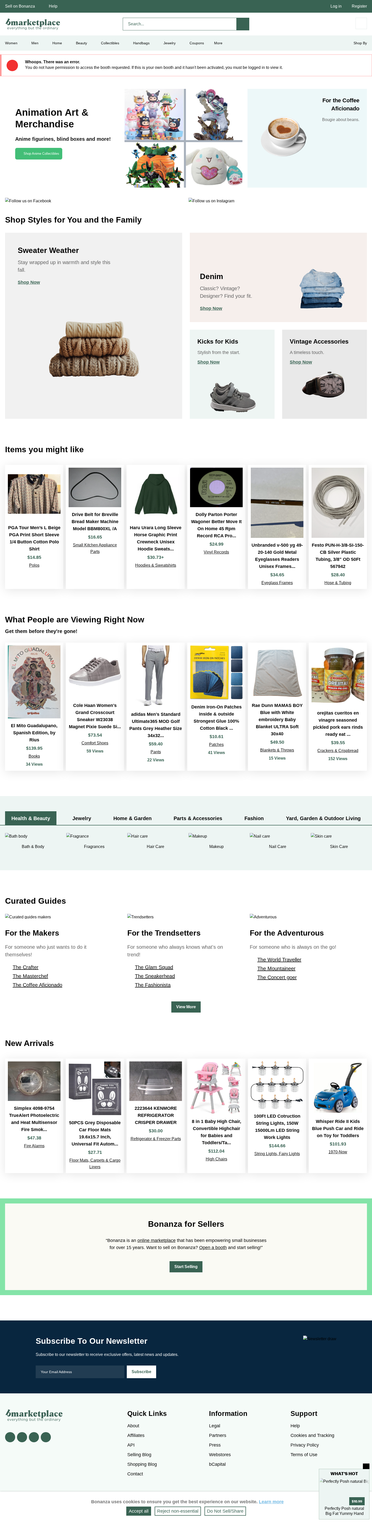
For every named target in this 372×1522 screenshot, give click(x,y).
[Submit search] (243, 24)
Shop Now (29, 282)
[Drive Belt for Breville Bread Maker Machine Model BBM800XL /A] (95, 527)
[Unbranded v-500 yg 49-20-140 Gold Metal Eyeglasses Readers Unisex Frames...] (277, 527)
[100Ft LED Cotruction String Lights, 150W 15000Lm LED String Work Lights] (277, 1116)
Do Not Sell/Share (225, 1511)
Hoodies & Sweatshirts (155, 565)
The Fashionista (153, 985)
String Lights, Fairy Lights (277, 1154)
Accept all (139, 1511)
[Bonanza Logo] (33, 24)
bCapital (217, 1464)
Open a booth (213, 1247)
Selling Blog (139, 1454)
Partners (217, 1435)
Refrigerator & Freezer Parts (156, 1139)
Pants (156, 752)
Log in (336, 6)
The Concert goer (277, 977)
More (218, 43)
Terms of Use (304, 1454)
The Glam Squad (154, 967)
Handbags (141, 43)
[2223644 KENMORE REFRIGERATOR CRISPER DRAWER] (155, 1116)
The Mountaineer (276, 968)
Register (359, 6)
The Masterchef (30, 976)
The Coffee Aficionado (37, 985)
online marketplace (156, 1240)
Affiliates (135, 1435)
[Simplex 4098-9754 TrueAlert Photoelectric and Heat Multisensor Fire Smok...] (34, 1116)
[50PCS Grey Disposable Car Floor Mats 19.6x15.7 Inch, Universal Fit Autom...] (95, 1116)
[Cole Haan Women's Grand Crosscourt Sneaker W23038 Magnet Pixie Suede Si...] (95, 706)
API (131, 1445)
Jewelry (169, 43)
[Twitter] (22, 1437)
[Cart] (361, 23)
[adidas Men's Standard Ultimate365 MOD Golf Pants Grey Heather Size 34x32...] (155, 706)
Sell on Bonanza (20, 6)
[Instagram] (46, 1437)
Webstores (220, 1454)
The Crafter (25, 967)
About (133, 1425)
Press (215, 1445)
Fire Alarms (34, 1146)
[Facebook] (10, 1437)
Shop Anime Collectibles (41, 153)
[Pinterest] (34, 1437)
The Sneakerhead (155, 976)
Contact (135, 1473)
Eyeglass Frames (277, 583)
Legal (214, 1425)
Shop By (360, 43)
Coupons (197, 43)
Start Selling (186, 1266)
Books (34, 756)
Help (53, 6)
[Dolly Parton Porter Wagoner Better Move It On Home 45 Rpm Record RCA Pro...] (216, 527)
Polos (34, 565)
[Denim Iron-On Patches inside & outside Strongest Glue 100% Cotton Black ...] (216, 706)
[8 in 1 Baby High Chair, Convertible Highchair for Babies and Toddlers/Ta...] (216, 1116)
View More (186, 1007)
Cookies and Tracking (312, 1435)
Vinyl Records (216, 552)
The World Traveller (279, 959)
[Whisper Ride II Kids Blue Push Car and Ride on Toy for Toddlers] (338, 1116)
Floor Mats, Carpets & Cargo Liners (94, 1163)
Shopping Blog (142, 1464)
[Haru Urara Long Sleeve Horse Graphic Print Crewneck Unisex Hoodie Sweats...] (155, 527)
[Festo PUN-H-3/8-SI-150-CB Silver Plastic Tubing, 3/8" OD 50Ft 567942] (338, 527)
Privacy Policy (305, 1445)
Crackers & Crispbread (337, 750)
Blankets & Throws (277, 750)
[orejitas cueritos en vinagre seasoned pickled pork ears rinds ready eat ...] (338, 706)
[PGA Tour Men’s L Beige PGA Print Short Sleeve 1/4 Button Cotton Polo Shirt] (34, 527)
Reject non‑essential (177, 1511)
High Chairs (216, 1159)
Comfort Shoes (94, 743)
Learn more (271, 1501)
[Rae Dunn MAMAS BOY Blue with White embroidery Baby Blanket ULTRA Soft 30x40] (277, 706)
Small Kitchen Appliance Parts (95, 548)
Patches (216, 744)
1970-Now (337, 1152)
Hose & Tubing (337, 583)
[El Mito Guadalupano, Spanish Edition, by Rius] (34, 706)
